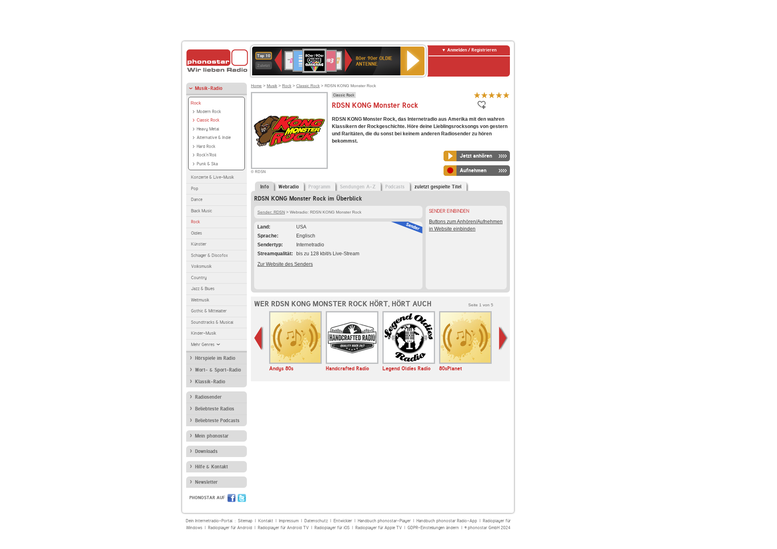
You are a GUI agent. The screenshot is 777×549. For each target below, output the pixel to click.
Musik (272, 85)
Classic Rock (208, 120)
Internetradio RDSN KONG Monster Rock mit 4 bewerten (499, 95)
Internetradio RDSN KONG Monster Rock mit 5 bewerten (506, 95)
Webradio (288, 187)
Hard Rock (206, 146)
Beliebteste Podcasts (217, 420)
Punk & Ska (207, 164)
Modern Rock (209, 111)
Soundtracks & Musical (212, 322)
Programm (319, 187)
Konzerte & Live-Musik (212, 177)
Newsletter (206, 482)
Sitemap (245, 520)
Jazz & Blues (202, 288)
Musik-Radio (208, 88)
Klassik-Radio (210, 382)
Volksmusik (201, 266)
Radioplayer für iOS (332, 527)
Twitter (242, 498)
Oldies (196, 233)
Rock (196, 102)
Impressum (289, 520)
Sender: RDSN (271, 212)
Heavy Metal (208, 129)
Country (199, 277)
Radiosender (208, 397)
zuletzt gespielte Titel (437, 187)
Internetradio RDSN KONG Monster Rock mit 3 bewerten (491, 95)
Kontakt (265, 520)
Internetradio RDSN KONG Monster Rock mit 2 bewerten (484, 95)
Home (256, 85)
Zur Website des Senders (285, 264)
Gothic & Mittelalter (209, 311)
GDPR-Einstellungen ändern (433, 527)
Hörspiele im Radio (215, 358)
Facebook (231, 498)
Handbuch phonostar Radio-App (446, 520)
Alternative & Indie (214, 137)
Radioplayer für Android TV (283, 527)
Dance (196, 199)
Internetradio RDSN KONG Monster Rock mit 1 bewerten (477, 95)
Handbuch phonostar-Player (384, 520)
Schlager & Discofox (209, 255)
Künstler (198, 244)
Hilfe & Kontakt (211, 467)
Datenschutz (316, 520)
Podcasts (395, 187)
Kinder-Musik (203, 333)
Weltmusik (200, 300)
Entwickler (342, 520)
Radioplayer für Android (230, 527)
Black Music (201, 211)
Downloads (206, 451)
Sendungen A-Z (358, 187)
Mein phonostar (212, 436)
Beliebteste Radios (214, 409)
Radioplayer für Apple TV (378, 527)
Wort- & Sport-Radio (218, 370)
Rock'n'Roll (206, 155)
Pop (194, 188)
